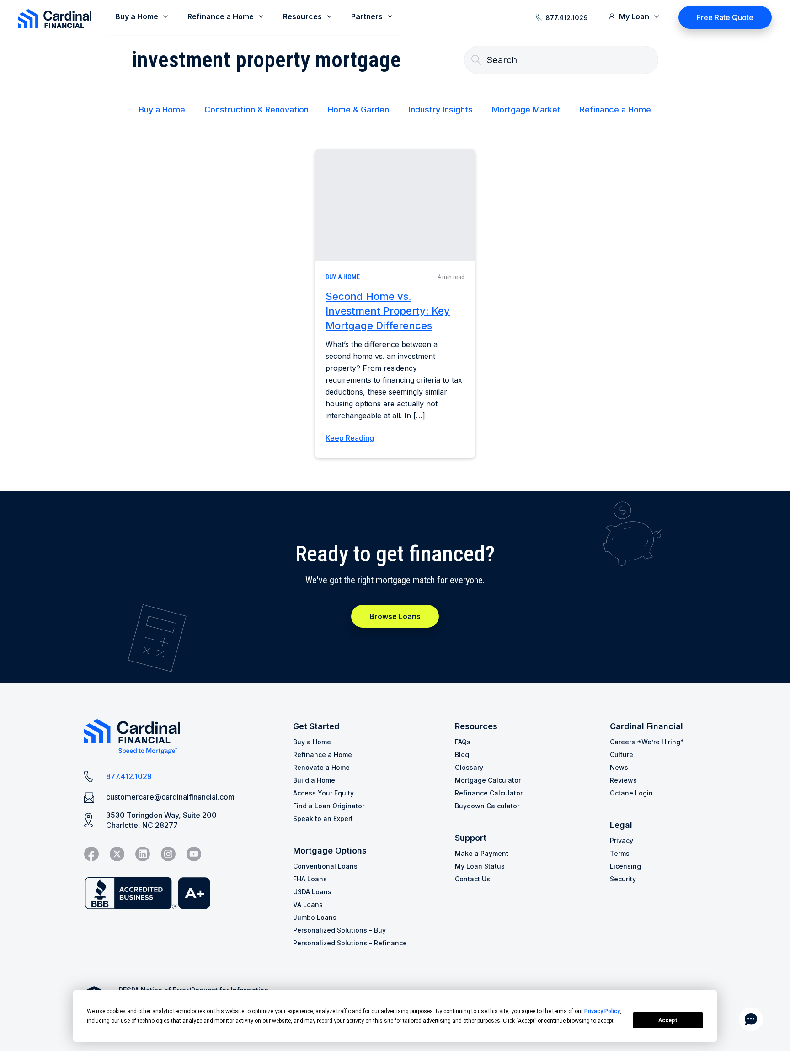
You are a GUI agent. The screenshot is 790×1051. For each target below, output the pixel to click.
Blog (462, 754)
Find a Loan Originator (328, 806)
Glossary (469, 767)
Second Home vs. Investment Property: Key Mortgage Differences (388, 310)
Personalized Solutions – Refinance (350, 943)
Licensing (625, 866)
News (619, 767)
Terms (620, 853)
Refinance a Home (615, 109)
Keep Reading (350, 438)
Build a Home (314, 780)
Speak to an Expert (323, 818)
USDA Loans (312, 892)
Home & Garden (358, 109)
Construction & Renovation (256, 109)
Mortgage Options (330, 850)
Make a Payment (481, 853)
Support (470, 838)
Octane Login (631, 793)
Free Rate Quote (725, 17)
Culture (621, 754)
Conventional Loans (325, 866)
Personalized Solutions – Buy (339, 930)
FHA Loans (310, 879)
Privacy (621, 840)
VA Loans (308, 904)
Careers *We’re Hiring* (647, 742)
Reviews (623, 780)
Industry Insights (441, 109)
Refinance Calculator (489, 793)
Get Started (316, 726)
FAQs (462, 742)
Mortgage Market (526, 109)
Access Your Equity (323, 793)
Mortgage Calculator (488, 780)
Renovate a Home (321, 767)
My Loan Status (480, 866)
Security (623, 879)
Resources (476, 726)
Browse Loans (395, 616)
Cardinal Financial (646, 726)
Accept (668, 1020)
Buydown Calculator (487, 806)
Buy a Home (162, 109)
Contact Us (472, 879)
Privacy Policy (602, 1011)
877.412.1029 (566, 17)
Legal (621, 825)
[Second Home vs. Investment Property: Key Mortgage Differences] (395, 205)
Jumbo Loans (314, 917)
